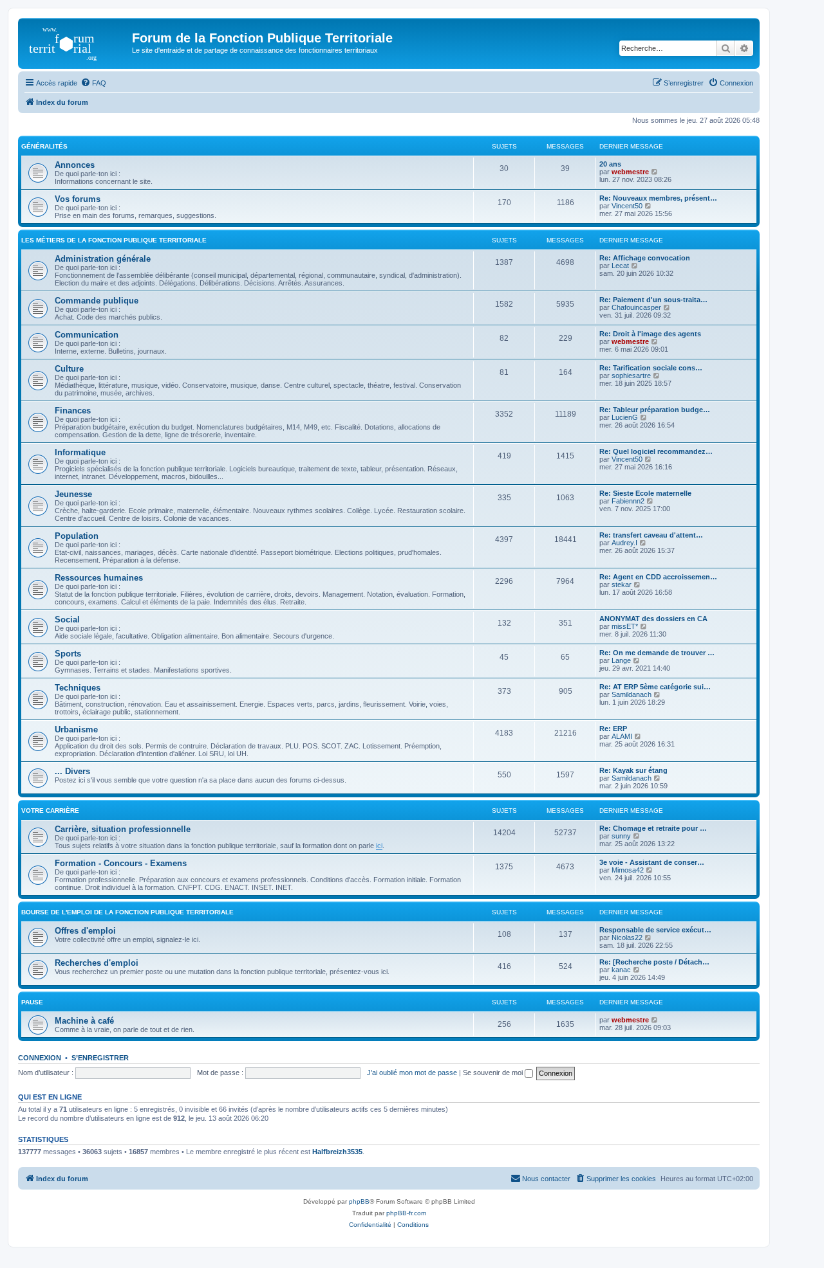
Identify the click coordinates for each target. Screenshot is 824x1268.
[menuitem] (93, 83)
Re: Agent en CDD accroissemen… (658, 577)
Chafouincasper (636, 307)
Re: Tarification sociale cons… (650, 368)
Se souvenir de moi (494, 1072)
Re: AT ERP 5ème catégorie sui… (655, 687)
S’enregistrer (100, 1058)
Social (67, 619)
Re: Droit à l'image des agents (650, 334)
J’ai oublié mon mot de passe (412, 1072)
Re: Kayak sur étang (633, 770)
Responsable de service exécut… (655, 930)
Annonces (75, 165)
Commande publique (96, 300)
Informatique (80, 452)
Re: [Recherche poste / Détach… (654, 962)
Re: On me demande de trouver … (657, 653)
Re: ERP (613, 728)
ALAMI (622, 736)
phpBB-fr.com (406, 1213)
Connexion (39, 1058)
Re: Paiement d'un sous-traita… (653, 299)
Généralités (44, 146)
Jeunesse (73, 494)
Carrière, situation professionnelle (123, 829)
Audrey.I (624, 543)
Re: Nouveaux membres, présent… (658, 198)
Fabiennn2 (628, 501)
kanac (621, 970)
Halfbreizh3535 (337, 1151)
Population (76, 536)
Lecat (620, 265)
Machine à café (84, 1021)
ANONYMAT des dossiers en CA (653, 618)
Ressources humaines (99, 578)
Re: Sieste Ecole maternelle (645, 493)
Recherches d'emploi (96, 963)
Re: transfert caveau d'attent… (651, 535)
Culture (69, 369)
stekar (622, 584)
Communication (86, 335)
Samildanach (631, 694)
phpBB (359, 1201)
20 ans (610, 164)
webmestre (630, 172)
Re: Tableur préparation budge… (654, 409)
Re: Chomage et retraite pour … (653, 828)
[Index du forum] (76, 41)
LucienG (625, 417)
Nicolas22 (627, 937)
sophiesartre (631, 375)
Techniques (77, 688)
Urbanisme (76, 729)
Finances (73, 410)
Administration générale (103, 259)
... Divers (72, 771)
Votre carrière (50, 810)
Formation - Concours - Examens (121, 863)
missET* (625, 626)
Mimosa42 (628, 870)
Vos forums (77, 199)
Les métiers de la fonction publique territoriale (114, 240)
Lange (621, 660)
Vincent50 (627, 206)
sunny (621, 836)
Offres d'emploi (85, 931)
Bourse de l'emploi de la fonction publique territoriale (127, 912)
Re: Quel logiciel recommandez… (656, 451)
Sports (68, 653)
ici (379, 845)
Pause (32, 1002)
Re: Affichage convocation (644, 258)
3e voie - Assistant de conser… (651, 862)
